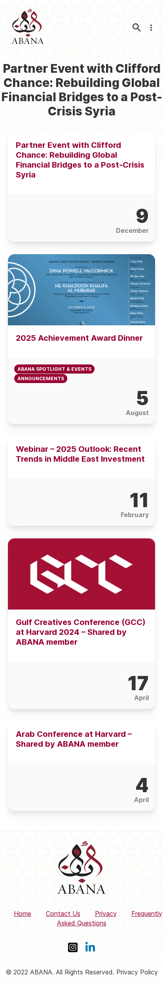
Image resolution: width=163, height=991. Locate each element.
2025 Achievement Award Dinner (79, 338)
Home (22, 913)
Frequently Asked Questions (109, 918)
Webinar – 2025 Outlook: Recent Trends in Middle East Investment (80, 454)
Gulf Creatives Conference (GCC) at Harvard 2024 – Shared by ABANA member (81, 632)
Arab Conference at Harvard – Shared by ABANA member (74, 739)
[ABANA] (27, 27)
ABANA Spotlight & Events (54, 369)
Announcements (40, 378)
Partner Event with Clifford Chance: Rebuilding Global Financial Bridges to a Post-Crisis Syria (80, 159)
